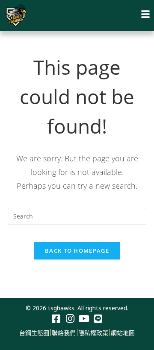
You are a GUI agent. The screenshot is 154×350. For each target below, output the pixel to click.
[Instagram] (70, 319)
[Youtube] (84, 319)
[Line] (98, 319)
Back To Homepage (77, 250)
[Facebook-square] (56, 319)
